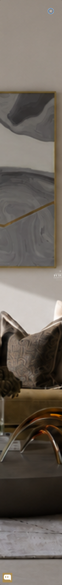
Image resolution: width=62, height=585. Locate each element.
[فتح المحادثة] (7, 577)
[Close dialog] (50, 11)
